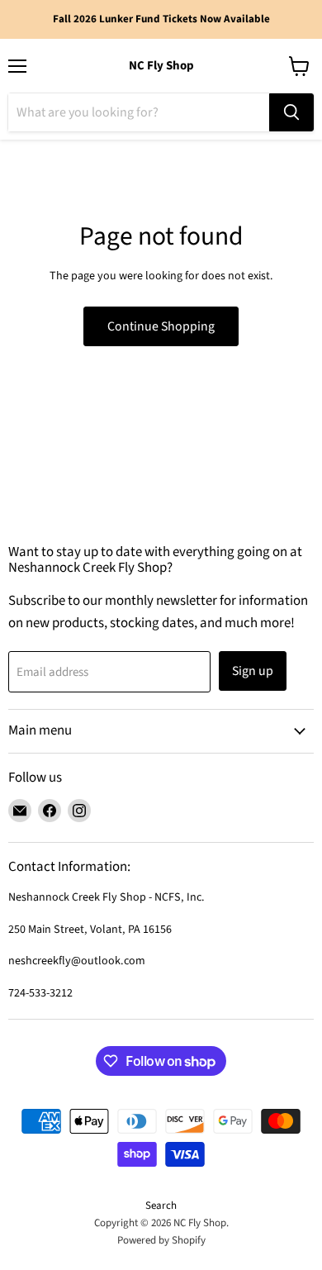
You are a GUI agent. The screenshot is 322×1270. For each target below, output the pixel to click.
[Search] (291, 112)
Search (161, 1205)
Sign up (252, 671)
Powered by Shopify (161, 1240)
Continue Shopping (161, 326)
